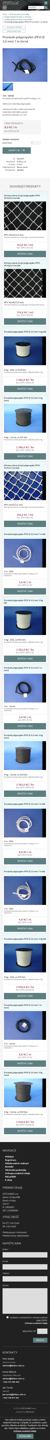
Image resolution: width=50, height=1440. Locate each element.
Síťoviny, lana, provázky (19, 14)
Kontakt (9, 1167)
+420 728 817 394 (11, 1398)
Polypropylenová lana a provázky (18, 19)
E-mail (6, 1261)
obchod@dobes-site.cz (13, 1365)
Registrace (10, 1160)
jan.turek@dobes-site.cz (14, 1394)
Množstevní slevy (14, 31)
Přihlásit (9, 1157)
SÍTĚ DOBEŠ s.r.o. (28, 1408)
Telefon (6, 1273)
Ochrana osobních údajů (17, 1173)
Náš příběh (10, 1177)
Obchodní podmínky (15, 1170)
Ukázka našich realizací (17, 1163)
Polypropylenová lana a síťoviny (17, 17)
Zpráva (5, 1285)
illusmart (30, 1412)
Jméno (6, 1249)
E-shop (8, 1180)
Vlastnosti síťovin (14, 27)
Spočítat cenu (25, 254)
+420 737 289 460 (11, 1382)
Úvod (5, 14)
